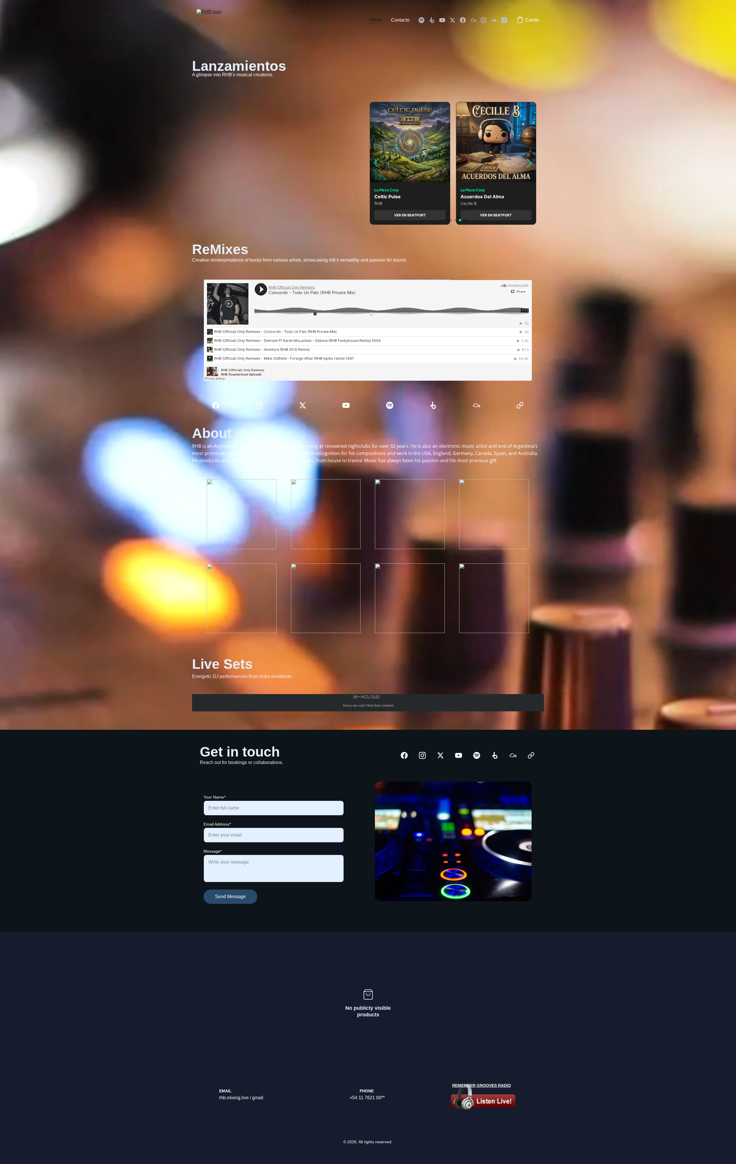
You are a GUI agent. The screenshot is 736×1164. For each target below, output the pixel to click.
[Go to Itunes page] (504, 20)
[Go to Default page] (520, 405)
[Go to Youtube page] (444, 20)
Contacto (400, 20)
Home (375, 20)
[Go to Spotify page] (424, 20)
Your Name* (214, 797)
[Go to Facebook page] (465, 20)
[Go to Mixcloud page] (475, 20)
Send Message (230, 896)
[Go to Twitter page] (455, 20)
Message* (213, 851)
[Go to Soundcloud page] (496, 20)
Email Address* (217, 824)
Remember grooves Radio (481, 1085)
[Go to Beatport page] (434, 20)
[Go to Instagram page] (486, 20)
